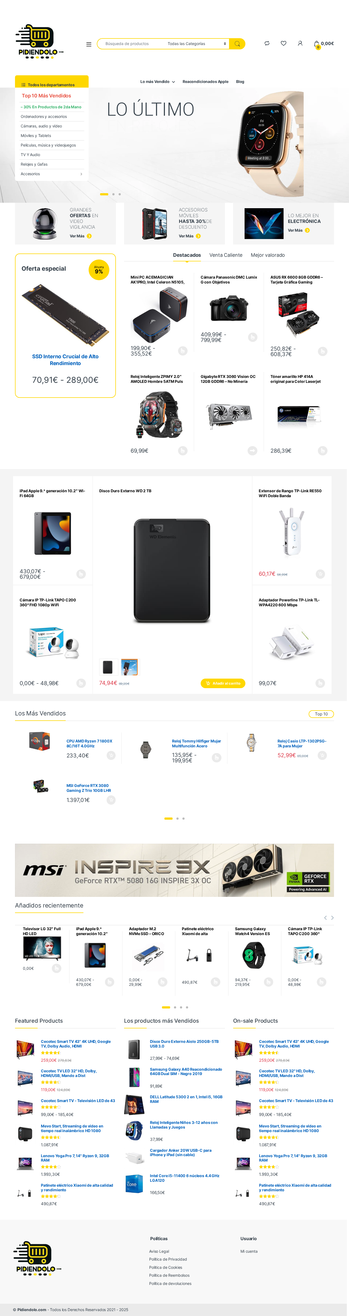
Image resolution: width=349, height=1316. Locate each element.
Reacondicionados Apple (205, 81)
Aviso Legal (159, 1251)
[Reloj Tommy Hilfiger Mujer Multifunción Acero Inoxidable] (148, 748)
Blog (240, 81)
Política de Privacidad (168, 1259)
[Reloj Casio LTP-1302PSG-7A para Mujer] (253, 743)
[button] (168, 818)
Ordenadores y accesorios (44, 116)
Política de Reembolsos (169, 1275)
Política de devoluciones (170, 1283)
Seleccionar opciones (177, 351)
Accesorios (30, 173)
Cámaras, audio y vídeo (41, 126)
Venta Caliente (225, 255)
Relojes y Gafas (34, 164)
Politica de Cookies (165, 1267)
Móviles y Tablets (36, 135)
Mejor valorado (268, 255)
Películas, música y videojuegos (48, 145)
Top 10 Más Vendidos (46, 96)
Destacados (187, 255)
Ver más (131, 177)
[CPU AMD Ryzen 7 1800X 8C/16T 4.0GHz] (42, 741)
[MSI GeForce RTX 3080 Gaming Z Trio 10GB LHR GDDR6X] (42, 785)
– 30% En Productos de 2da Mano (51, 107)
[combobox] (131, 43)
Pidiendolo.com (31, 1309)
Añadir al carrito (226, 683)
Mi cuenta (249, 1251)
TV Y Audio (30, 154)
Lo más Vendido (155, 81)
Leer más (253, 337)
